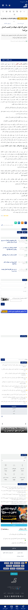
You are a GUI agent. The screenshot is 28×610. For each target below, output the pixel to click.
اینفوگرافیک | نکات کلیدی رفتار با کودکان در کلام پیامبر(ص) (15, 374)
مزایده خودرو (20, 553)
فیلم (12, 608)
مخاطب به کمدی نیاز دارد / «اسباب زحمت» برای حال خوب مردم (13, 402)
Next (2, 423)
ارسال (3, 304)
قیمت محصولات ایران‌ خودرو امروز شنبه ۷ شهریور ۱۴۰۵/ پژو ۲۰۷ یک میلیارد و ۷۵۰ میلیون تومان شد (14, 487)
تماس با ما (17, 593)
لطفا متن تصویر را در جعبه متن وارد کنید (19, 298)
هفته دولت (12, 568)
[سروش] (10, 11)
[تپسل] (1, 310)
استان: (25, 457)
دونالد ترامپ (9, 565)
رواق (14, 21)
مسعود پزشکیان (16, 565)
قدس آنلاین (24, 5)
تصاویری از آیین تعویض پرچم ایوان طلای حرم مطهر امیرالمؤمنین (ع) (14, 430)
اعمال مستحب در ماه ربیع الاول (9, 255)
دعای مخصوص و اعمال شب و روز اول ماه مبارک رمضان (9, 241)
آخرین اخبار (5, 608)
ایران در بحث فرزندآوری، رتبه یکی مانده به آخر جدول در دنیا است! (14, 391)
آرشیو (5, 593)
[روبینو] (21, 11)
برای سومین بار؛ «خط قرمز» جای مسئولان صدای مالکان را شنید (14, 369)
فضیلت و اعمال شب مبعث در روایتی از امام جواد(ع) (10, 248)
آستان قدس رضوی (20, 568)
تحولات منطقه (22, 18)
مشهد (23, 565)
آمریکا (23, 563)
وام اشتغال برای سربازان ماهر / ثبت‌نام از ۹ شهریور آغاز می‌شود (14, 365)
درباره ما (22, 593)
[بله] (17, 11)
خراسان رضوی (17, 563)
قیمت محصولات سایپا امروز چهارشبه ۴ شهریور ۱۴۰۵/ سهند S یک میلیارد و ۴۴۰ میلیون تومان (13, 502)
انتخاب (3, 359)
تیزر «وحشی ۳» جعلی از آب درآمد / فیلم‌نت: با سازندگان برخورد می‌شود (14, 382)
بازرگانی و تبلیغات (10, 593)
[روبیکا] (24, 11)
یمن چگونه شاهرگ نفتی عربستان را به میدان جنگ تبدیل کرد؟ (14, 378)
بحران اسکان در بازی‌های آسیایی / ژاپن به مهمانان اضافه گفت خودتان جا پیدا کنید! (14, 386)
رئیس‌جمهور (6, 568)
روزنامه (17, 608)
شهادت (19, 232)
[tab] (14, 406)
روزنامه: (26, 359)
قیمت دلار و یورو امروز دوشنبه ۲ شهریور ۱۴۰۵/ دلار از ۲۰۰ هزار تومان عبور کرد (13, 491)
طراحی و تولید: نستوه (13, 588)
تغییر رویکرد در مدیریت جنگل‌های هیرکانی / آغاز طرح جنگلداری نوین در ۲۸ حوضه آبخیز (14, 398)
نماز (24, 232)
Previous (25, 423)
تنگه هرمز (6, 563)
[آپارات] (14, 14)
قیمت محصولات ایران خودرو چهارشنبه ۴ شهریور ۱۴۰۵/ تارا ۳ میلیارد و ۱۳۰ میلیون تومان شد (13, 498)
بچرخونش (14, 525)
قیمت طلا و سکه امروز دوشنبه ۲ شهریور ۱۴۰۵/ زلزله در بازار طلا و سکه (14, 495)
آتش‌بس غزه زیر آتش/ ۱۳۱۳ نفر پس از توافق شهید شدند (14, 394)
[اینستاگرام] (3, 11)
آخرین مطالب (23, 362)
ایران (11, 563)
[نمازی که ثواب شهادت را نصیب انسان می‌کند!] (14, 49)
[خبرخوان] (5, 597)
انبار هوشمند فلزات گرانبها (8, 553)
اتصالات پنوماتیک (20, 556)
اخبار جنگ (23, 608)
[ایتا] (14, 11)
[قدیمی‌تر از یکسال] (22, 242)
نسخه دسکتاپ (14, 573)
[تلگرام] (7, 11)
